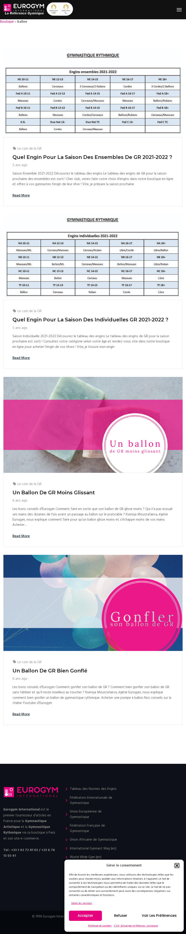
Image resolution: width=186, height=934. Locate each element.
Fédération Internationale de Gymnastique (91, 800)
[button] (177, 865)
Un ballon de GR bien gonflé (49, 671)
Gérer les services (81, 903)
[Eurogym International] (24, 9)
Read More (21, 196)
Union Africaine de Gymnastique (93, 839)
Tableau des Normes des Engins (93, 789)
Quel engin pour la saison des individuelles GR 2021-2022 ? (90, 320)
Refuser (120, 915)
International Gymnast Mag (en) (93, 848)
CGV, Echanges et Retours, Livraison (136, 926)
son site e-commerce (23, 838)
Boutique (7, 21)
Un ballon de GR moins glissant (53, 493)
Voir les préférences (159, 915)
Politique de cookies (100, 926)
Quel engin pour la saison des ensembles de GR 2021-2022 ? (92, 157)
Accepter (85, 915)
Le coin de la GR (29, 149)
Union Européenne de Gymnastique (86, 814)
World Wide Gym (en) (85, 857)
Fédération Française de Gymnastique (87, 828)
